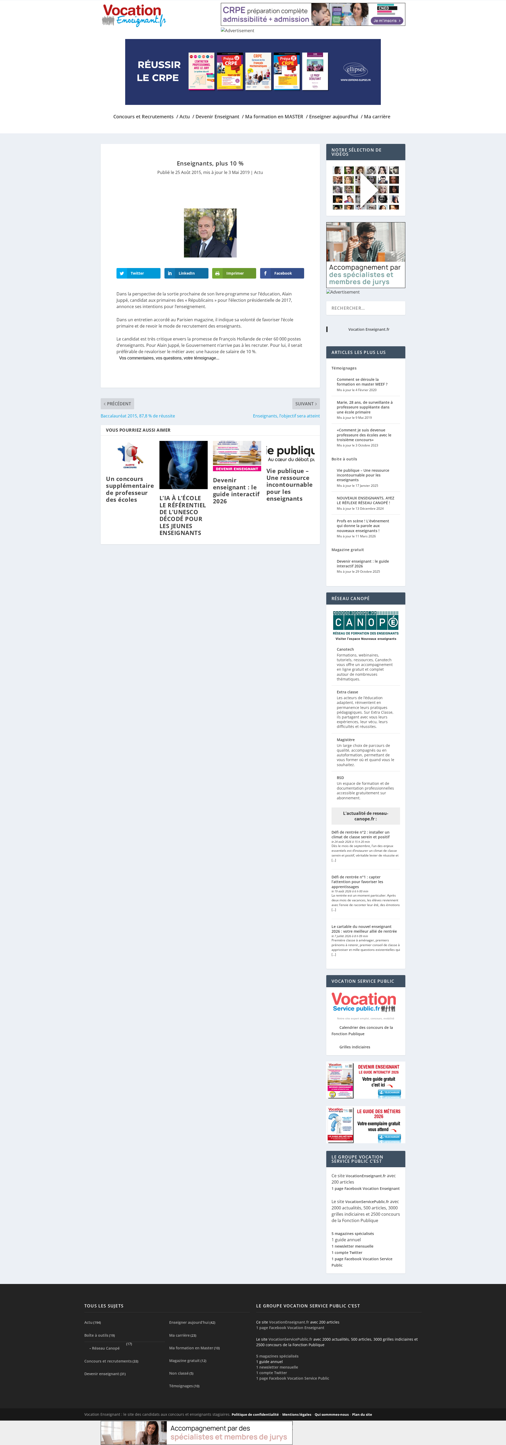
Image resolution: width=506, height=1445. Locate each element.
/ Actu (183, 117)
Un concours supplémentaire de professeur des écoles (130, 489)
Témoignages (344, 368)
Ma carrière (179, 1335)
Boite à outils (344, 458)
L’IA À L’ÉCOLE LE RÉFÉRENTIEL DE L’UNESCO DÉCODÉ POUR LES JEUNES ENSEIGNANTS (182, 515)
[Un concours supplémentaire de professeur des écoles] (130, 455)
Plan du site (362, 1414)
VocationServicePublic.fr (367, 1201)
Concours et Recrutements (143, 117)
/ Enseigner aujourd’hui (332, 117)
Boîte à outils (96, 1335)
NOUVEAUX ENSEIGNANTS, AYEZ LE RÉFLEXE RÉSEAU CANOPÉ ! (365, 500)
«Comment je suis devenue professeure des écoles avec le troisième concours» (364, 434)
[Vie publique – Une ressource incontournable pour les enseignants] (290, 451)
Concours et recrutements (108, 1361)
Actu (258, 172)
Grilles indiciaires (354, 1046)
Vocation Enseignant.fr (369, 329)
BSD (340, 777)
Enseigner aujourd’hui (189, 1322)
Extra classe (347, 691)
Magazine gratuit (348, 549)
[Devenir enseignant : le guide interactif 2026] (237, 456)
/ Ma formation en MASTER (272, 117)
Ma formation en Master (191, 1347)
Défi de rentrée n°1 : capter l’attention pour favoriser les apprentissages (357, 881)
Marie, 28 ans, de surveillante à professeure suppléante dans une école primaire (365, 407)
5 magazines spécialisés (353, 1233)
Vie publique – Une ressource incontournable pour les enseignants (289, 485)
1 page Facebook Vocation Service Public (292, 1378)
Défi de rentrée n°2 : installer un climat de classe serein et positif (361, 834)
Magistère (346, 739)
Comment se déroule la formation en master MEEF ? (362, 382)
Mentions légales (296, 1414)
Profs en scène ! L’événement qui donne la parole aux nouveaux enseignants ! (363, 525)
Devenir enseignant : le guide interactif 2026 (236, 490)
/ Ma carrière (375, 117)
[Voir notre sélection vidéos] (366, 208)
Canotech (345, 649)
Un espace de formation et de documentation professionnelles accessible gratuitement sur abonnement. (365, 790)
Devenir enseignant (101, 1373)
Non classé (179, 1373)
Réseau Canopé (106, 1348)
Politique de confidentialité (255, 1414)
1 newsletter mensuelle (352, 1246)
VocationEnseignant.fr (366, 1175)
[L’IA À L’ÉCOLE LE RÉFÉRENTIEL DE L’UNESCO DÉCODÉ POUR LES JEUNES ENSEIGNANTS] (183, 465)
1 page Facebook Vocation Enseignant (366, 1188)
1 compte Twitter (347, 1252)
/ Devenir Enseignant (215, 117)
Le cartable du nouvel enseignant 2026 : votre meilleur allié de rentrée (364, 929)
